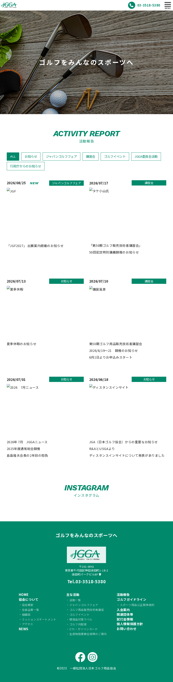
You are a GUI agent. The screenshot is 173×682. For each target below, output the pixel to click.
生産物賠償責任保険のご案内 (88, 634)
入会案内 (123, 609)
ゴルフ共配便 (78, 624)
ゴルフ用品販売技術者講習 (86, 610)
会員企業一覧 (30, 610)
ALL (13, 156)
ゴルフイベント (115, 156)
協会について (29, 599)
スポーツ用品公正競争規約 (137, 605)
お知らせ (31, 156)
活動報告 (123, 594)
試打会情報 (125, 619)
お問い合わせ (127, 628)
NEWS (23, 629)
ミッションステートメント (39, 619)
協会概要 (27, 605)
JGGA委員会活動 (146, 156)
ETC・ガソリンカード (83, 629)
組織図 (26, 615)
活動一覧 (75, 600)
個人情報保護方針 (130, 624)
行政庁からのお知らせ (25, 166)
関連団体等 (125, 614)
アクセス (27, 624)
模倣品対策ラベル (80, 619)
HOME (24, 594)
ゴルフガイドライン (131, 599)
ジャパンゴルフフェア (61, 156)
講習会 (90, 156)
